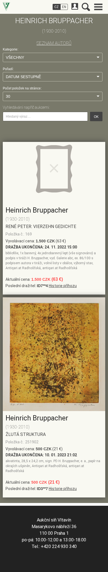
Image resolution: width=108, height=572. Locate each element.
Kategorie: (10, 49)
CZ (56, 7)
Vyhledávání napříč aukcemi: (26, 107)
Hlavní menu (98, 7)
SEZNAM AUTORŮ (54, 43)
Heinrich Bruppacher (37, 210)
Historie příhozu (63, 286)
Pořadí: (8, 69)
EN (64, 7)
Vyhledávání (86, 7)
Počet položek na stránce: (22, 88)
